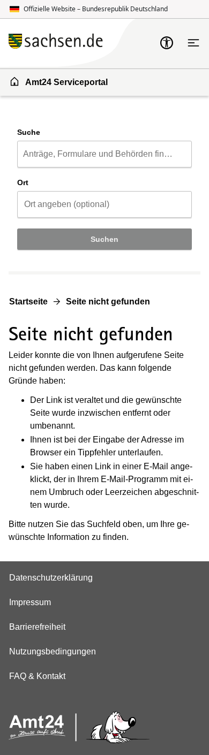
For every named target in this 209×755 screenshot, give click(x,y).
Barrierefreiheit (37, 626)
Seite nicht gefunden (108, 301)
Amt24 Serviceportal (66, 82)
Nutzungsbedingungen (52, 651)
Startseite (28, 301)
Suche (28, 132)
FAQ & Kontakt (37, 676)
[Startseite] (84, 42)
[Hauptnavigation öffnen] (193, 43)
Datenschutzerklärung (51, 577)
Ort (22, 182)
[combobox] (104, 154)
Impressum (30, 602)
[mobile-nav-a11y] (167, 43)
